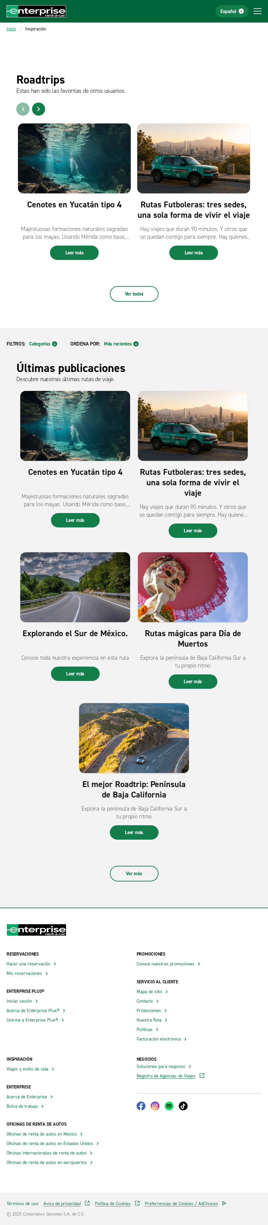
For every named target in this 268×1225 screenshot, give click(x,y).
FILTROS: (16, 343)
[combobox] (43, 344)
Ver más (134, 873)
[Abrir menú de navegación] (257, 11)
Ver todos (134, 294)
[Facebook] (141, 1106)
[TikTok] (183, 1106)
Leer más (74, 253)
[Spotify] (169, 1106)
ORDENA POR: (85, 343)
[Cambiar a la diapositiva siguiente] (38, 109)
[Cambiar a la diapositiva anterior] (22, 109)
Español (228, 11)
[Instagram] (155, 1106)
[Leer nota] (74, 158)
